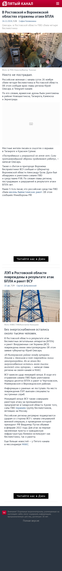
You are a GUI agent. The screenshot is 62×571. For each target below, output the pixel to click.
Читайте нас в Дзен (31, 259)
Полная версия (31, 520)
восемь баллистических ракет (25, 192)
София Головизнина (27, 21)
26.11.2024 (7, 21)
